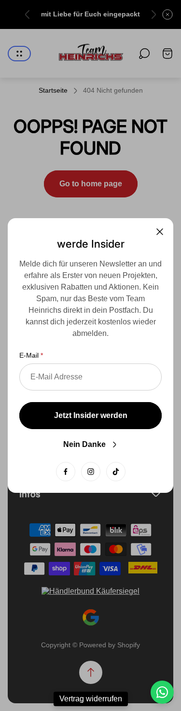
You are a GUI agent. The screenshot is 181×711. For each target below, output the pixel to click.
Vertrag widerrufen (90, 699)
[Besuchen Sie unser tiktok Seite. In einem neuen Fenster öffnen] (115, 471)
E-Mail (29, 355)
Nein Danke (84, 444)
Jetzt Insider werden (90, 415)
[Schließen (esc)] (160, 231)
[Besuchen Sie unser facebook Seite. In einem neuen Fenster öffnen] (65, 471)
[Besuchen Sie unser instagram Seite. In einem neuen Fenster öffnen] (90, 471)
